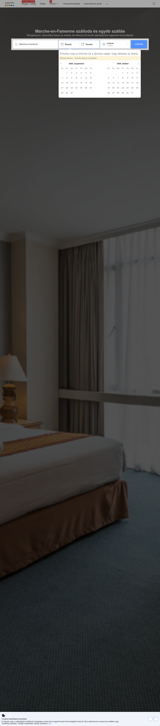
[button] (61, 63)
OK (153, 719)
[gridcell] (67, 72)
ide (49, 723)
